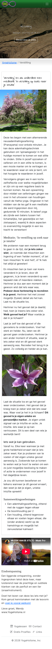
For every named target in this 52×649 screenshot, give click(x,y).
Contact (37, 626)
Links (38, 631)
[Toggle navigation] (47, 4)
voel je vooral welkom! (18, 603)
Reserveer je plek (26, 39)
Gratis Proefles (21, 631)
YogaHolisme (9, 62)
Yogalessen (20, 626)
